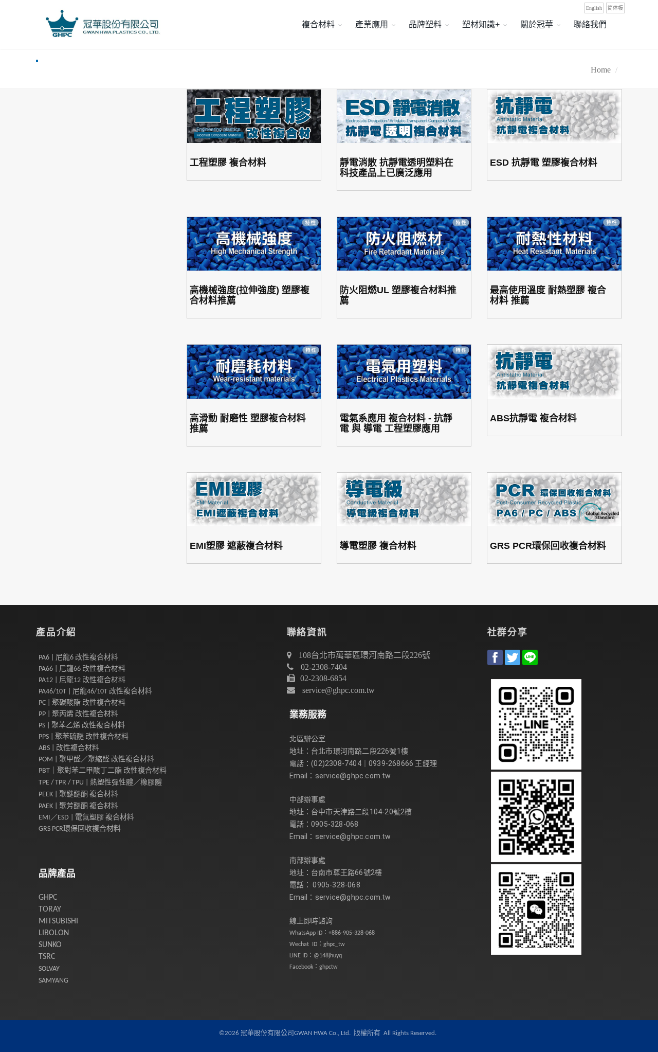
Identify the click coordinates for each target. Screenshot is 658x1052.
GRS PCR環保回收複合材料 (548, 546)
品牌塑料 (425, 24)
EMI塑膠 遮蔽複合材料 (236, 546)
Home (601, 69)
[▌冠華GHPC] (100, 24)
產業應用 (371, 24)
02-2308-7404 (323, 667)
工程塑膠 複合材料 (228, 162)
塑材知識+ (481, 24)
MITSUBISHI (58, 921)
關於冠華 (536, 24)
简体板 (615, 8)
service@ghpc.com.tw (338, 690)
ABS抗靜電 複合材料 (533, 418)
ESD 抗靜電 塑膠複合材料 (543, 162)
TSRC (47, 957)
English (594, 8)
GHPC (48, 898)
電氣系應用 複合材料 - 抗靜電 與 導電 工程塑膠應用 (396, 423)
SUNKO (50, 945)
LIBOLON (54, 933)
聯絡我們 (590, 24)
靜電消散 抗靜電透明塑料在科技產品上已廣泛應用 (396, 167)
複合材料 (318, 24)
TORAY (50, 909)
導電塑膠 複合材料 (378, 546)
